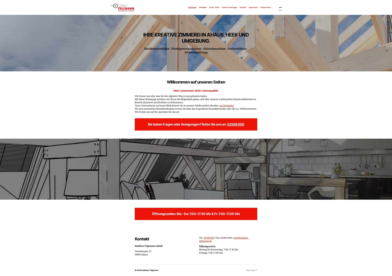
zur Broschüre (226, 105)
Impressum (253, 7)
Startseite (192, 7)
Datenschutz (265, 7)
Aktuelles (203, 7)
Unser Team (214, 7)
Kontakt (243, 7)
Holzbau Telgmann (150, 270)
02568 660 (235, 124)
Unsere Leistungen (229, 7)
